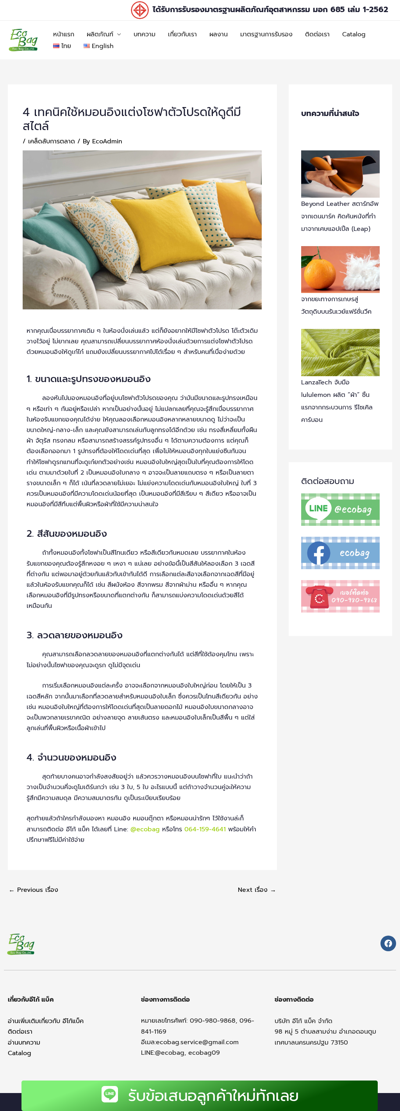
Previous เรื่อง (33, 890)
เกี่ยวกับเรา (182, 34)
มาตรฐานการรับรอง (266, 34)
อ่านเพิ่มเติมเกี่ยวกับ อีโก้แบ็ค (46, 1021)
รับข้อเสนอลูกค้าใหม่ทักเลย (213, 1095)
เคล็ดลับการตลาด (51, 141)
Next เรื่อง (257, 890)
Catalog (354, 34)
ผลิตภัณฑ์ (100, 34)
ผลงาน (218, 34)
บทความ (144, 34)
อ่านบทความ (24, 1042)
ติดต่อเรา (317, 34)
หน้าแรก (63, 34)
